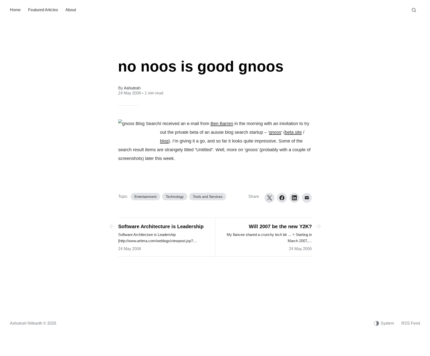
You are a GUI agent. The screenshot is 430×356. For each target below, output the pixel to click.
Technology (175, 197)
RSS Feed (410, 323)
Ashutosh (132, 88)
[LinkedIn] (294, 198)
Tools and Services (207, 197)
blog (164, 141)
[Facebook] (282, 198)
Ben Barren (222, 123)
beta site (293, 132)
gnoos (275, 132)
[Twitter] (269, 198)
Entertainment (145, 197)
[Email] (307, 198)
